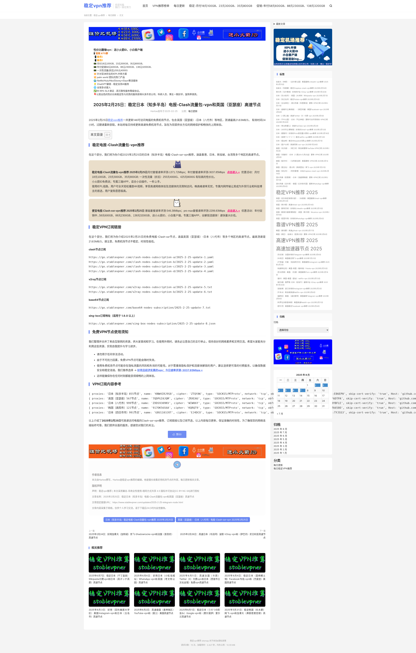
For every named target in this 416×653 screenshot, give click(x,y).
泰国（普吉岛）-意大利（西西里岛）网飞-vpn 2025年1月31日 (301, 167)
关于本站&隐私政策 (217, 641)
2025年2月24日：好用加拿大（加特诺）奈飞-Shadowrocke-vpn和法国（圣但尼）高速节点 (131, 536)
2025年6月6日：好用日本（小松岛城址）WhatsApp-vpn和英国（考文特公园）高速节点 (154, 579)
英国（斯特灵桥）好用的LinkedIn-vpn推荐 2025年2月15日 (299, 208)
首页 (145, 5)
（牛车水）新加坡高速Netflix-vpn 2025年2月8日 (295, 292)
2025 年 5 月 (280, 439)
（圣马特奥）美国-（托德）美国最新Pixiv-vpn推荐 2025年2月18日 (302, 273)
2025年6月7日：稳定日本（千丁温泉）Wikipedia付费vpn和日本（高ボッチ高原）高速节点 (109, 579)
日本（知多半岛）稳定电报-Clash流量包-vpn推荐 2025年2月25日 (139, 519)
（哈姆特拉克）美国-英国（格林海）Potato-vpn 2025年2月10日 (302, 268)
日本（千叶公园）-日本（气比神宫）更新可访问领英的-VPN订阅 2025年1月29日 (302, 121)
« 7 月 (280, 413)
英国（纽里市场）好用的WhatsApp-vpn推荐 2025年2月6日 (300, 219)
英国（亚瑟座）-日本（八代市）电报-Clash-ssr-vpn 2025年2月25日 (213, 519)
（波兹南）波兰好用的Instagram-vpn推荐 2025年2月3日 (299, 289)
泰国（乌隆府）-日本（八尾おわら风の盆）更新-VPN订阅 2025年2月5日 (302, 156)
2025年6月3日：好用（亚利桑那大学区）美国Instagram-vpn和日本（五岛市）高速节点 (109, 613)
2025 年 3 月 (280, 446)
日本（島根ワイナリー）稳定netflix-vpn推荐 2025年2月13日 (300, 137)
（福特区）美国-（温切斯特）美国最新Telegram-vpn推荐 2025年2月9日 (302, 297)
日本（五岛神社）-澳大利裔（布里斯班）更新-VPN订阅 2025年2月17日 (302, 104)
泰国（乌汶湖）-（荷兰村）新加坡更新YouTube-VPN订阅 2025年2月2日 (302, 149)
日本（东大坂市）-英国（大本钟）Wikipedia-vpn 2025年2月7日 (302, 96)
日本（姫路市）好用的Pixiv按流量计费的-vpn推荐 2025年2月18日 (302, 133)
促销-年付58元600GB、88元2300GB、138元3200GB (291, 5)
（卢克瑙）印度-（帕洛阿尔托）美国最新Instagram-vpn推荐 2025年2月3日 (302, 263)
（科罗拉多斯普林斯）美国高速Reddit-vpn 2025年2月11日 (299, 302)
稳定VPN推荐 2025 (297, 192)
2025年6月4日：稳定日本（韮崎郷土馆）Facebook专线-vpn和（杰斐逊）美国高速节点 (245, 579)
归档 (276, 322)
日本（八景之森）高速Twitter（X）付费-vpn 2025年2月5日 (300, 116)
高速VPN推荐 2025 (297, 240)
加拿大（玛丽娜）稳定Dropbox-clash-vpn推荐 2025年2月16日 (301, 88)
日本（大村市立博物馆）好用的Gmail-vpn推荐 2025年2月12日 (301, 130)
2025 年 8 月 (280, 429)
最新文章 (280, 23)
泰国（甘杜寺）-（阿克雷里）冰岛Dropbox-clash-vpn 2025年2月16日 (302, 172)
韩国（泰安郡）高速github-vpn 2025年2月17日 (295, 231)
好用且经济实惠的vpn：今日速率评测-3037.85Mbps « (170, 370)
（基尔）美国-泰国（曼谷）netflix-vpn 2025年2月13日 (298, 278)
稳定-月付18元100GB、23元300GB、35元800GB (220, 5)
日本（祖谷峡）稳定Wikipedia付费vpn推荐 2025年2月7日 (299, 141)
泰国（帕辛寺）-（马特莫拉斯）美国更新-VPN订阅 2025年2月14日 (302, 162)
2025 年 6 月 (280, 435)
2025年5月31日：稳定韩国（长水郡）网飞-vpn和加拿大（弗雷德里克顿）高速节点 (245, 613)
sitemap (205, 641)
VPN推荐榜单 (160, 5)
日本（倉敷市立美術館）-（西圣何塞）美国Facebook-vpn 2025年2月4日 (302, 110)
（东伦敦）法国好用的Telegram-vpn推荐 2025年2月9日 (298, 255)
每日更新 (179, 5)
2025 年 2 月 (280, 449)
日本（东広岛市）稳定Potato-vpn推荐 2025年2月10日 (298, 99)
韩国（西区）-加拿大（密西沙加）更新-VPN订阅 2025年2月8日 (301, 234)
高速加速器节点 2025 (299, 248)
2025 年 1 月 (280, 452)
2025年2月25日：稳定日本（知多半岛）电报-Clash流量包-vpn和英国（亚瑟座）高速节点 (177, 104)
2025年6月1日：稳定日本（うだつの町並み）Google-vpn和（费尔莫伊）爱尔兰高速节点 (199, 613)
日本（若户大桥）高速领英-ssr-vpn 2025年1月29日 (297, 145)
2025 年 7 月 (280, 432)
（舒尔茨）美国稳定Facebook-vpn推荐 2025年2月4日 (298, 306)
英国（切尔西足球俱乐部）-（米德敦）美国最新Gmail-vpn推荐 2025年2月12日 (301, 199)
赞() (177, 434)
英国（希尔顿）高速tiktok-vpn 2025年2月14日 (295, 205)
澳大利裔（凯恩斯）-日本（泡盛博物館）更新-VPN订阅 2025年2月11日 (302, 178)
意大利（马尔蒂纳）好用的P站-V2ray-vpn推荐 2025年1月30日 (301, 92)
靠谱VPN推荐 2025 (297, 224)
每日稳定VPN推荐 (283, 468)
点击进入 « (233, 172)
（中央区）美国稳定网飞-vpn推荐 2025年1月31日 (296, 258)
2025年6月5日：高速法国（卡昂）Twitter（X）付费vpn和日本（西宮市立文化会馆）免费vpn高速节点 (199, 579)
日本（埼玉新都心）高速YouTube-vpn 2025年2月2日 (297, 126)
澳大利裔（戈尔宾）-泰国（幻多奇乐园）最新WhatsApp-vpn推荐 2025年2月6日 (302, 185)
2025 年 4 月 (280, 442)
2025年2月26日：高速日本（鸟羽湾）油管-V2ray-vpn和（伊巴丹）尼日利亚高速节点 (223, 536)
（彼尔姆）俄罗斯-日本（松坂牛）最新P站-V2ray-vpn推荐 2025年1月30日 (302, 283)
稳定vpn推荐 (97, 5)
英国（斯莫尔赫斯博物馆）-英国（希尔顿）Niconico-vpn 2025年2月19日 (302, 213)
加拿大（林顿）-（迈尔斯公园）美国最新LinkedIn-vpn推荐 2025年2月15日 (302, 83)
